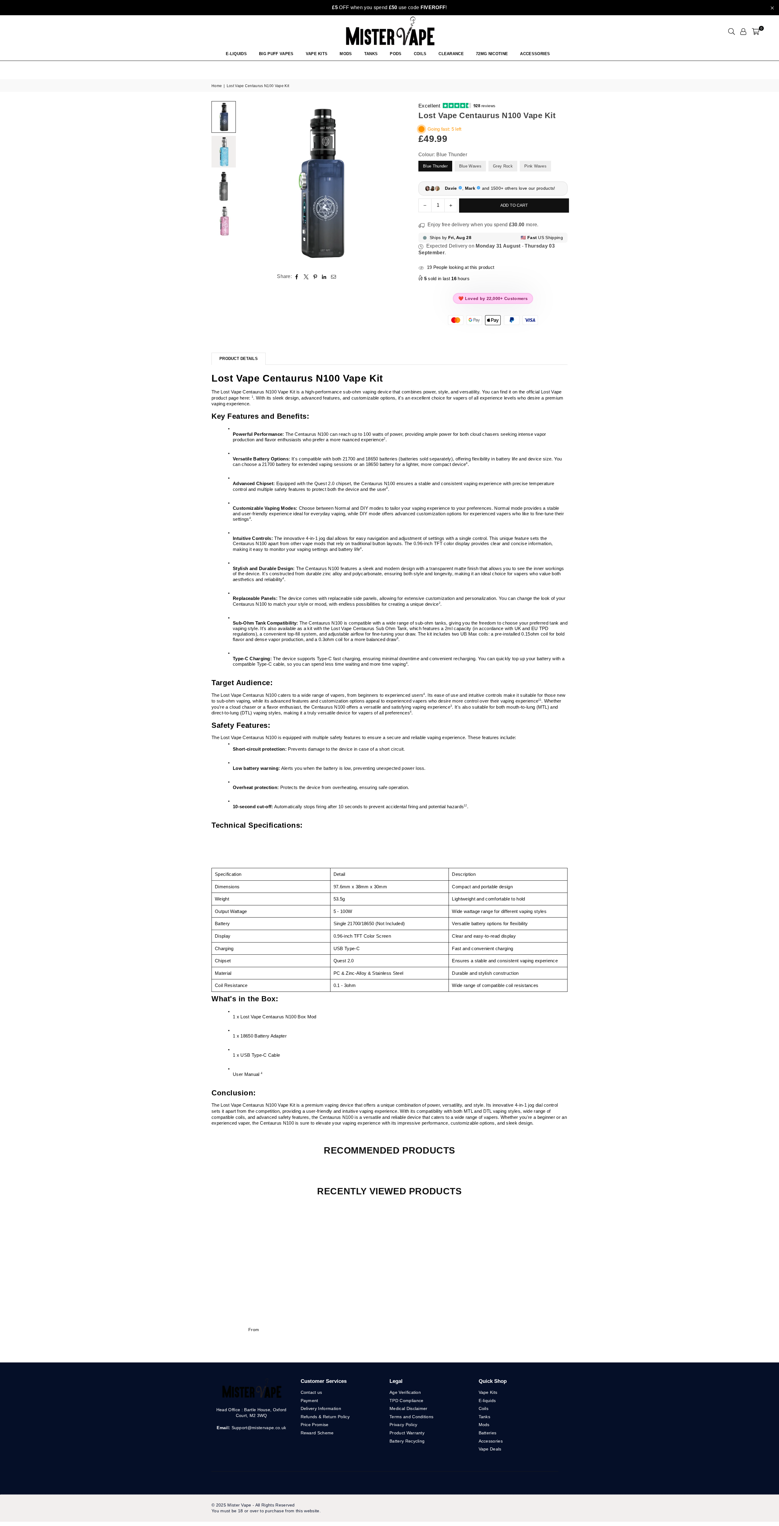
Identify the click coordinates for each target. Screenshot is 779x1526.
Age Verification (405, 1392)
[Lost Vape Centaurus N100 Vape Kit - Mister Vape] (224, 116)
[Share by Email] (333, 276)
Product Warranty (407, 1432)
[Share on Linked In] (324, 276)
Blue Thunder (435, 166)
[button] (755, 31)
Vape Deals (490, 1449)
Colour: (442, 154)
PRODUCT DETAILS (238, 358)
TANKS (371, 53)
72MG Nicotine (492, 53)
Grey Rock (503, 166)
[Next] (395, 183)
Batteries (488, 1432)
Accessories (535, 53)
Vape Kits (317, 53)
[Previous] (247, 183)
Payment (309, 1400)
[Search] (731, 31)
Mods (346, 53)
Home (216, 86)
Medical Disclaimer (409, 1408)
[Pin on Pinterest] (315, 276)
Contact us (311, 1392)
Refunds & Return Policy (325, 1416)
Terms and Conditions (411, 1416)
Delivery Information (321, 1408)
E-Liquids (236, 53)
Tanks (485, 1416)
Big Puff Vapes (276, 53)
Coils (420, 53)
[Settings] (743, 31)
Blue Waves (470, 166)
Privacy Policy (403, 1424)
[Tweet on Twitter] (306, 276)
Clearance (451, 53)
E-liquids (487, 1400)
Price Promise (315, 1424)
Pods (395, 53)
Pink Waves (535, 166)
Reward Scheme (317, 1432)
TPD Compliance (406, 1400)
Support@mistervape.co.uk (258, 1427)
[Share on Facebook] (297, 276)
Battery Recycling (407, 1441)
